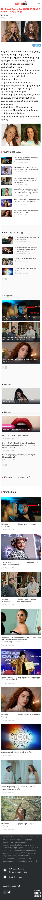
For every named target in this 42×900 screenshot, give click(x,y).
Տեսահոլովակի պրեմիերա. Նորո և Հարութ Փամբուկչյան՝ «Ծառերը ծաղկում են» (26, 180)
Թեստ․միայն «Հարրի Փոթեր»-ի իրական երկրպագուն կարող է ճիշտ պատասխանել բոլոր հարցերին (19, 445)
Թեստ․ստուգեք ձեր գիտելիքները (15, 435)
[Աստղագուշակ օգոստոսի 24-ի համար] (7, 271)
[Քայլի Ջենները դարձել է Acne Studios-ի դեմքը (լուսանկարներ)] (21, 396)
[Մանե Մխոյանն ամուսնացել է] (7, 261)
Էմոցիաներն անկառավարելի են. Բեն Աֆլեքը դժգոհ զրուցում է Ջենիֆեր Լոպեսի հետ (26, 249)
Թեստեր (8, 412)
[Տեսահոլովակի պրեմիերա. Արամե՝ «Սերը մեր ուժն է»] (7, 240)
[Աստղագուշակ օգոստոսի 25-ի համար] (21, 737)
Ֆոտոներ (8, 384)
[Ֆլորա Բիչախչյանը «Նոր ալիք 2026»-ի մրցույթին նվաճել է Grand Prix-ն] (6, 203)
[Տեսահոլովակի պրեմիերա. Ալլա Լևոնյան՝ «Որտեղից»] (21, 808)
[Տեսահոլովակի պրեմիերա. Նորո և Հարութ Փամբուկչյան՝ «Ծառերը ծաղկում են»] (6, 181)
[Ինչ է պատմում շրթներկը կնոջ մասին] (21, 424)
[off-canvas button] (3, 3)
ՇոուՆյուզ (4, 15)
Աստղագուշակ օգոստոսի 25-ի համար (16, 752)
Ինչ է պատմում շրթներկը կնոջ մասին (17, 429)
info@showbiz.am (15, 877)
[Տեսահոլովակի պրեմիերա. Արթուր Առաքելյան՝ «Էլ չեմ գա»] (6, 160)
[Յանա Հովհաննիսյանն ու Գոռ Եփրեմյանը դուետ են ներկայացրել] (21, 772)
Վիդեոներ (9, 296)
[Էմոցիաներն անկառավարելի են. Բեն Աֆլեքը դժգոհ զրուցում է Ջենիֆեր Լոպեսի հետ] (7, 250)
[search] (39, 3)
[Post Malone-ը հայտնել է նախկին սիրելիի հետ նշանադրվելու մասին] (6, 170)
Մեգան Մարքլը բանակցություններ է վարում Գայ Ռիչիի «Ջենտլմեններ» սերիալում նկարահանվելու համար (26, 191)
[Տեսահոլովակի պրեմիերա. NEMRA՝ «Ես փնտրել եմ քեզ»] (6, 213)
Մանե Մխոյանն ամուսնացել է (25, 258)
